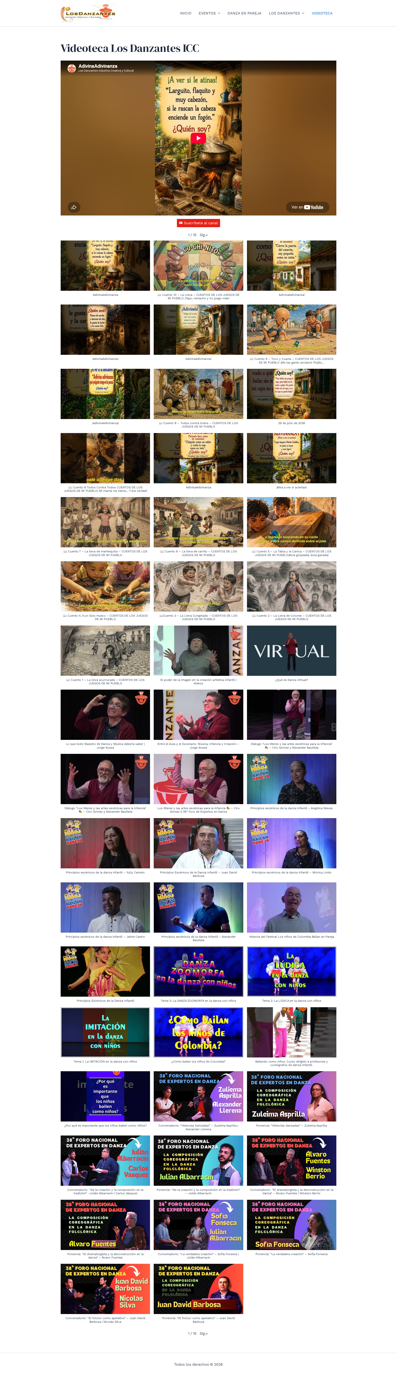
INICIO (185, 13)
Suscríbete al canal (201, 223)
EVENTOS (207, 13)
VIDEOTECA (322, 13)
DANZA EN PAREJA (244, 13)
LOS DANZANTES (284, 13)
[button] (218, 13)
